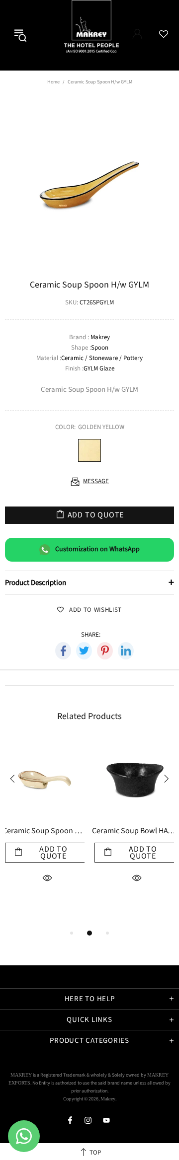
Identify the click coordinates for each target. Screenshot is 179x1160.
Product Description (89, 582)
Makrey (100, 35)
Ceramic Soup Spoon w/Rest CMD (44, 831)
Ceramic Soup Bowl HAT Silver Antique (134, 831)
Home (53, 81)
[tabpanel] (45, 833)
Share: (90, 635)
